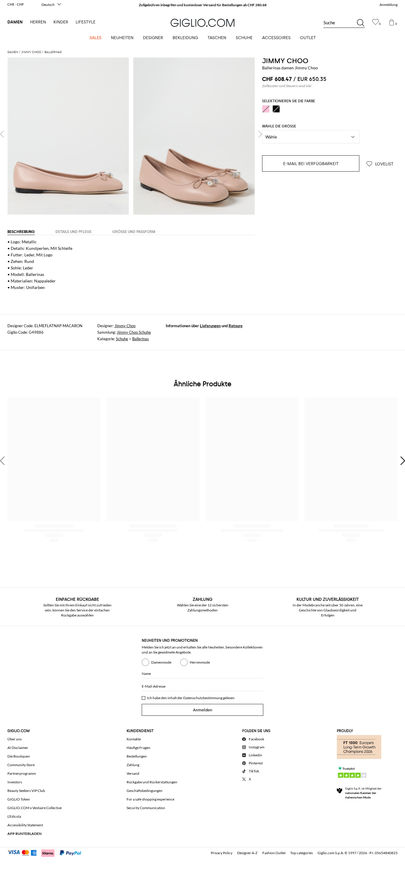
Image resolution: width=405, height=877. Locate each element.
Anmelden (202, 710)
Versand (133, 773)
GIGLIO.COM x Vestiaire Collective (34, 808)
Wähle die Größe (279, 126)
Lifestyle (85, 22)
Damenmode (161, 662)
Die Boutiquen (18, 756)
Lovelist (383, 164)
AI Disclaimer (17, 747)
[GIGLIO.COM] (202, 22)
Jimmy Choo (124, 325)
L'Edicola (14, 816)
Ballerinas (140, 338)
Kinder (60, 22)
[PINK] (266, 109)
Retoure (236, 325)
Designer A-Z (247, 853)
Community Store (21, 765)
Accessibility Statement (25, 825)
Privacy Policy (221, 853)
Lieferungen (210, 325)
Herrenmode (200, 662)
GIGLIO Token (18, 799)
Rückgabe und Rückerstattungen (152, 782)
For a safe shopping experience (150, 799)
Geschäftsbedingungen (144, 790)
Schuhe (122, 338)
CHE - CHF (15, 4)
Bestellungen (137, 756)
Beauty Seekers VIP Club (26, 790)
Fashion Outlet (274, 853)
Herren (38, 22)
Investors (14, 782)
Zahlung (133, 765)
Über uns (14, 739)
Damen (15, 22)
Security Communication (146, 808)
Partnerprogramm (21, 773)
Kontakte (134, 739)
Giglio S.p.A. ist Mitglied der (363, 793)
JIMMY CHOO (285, 61)
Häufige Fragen (138, 747)
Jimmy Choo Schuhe (134, 332)
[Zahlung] (47, 852)
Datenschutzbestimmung (202, 698)
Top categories (301, 853)
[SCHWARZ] (276, 109)
